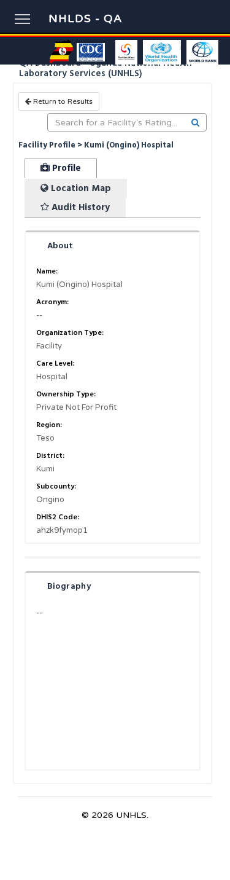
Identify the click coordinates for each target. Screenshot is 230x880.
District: (50, 455)
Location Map (79, 188)
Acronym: (52, 302)
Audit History (79, 207)
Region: (49, 425)
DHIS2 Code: (57, 517)
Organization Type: (70, 333)
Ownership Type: (66, 394)
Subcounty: (56, 486)
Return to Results (62, 101)
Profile (65, 168)
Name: (47, 271)
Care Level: (55, 363)
